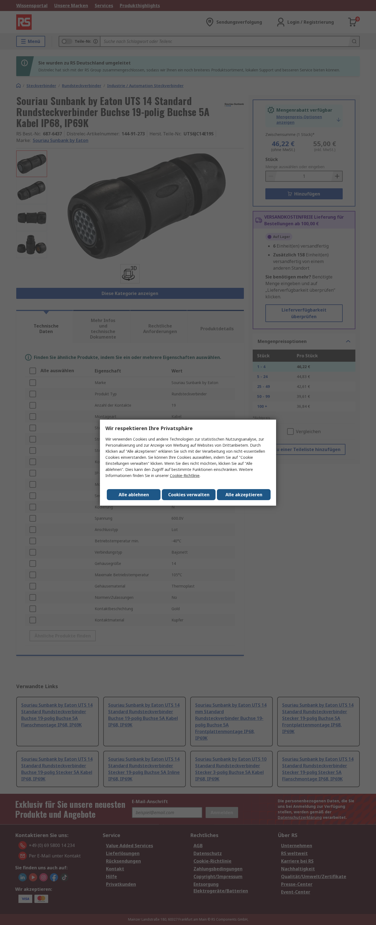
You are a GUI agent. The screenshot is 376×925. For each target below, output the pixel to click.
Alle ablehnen (134, 495)
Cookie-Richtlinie (185, 475)
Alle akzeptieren (243, 495)
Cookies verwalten (188, 495)
